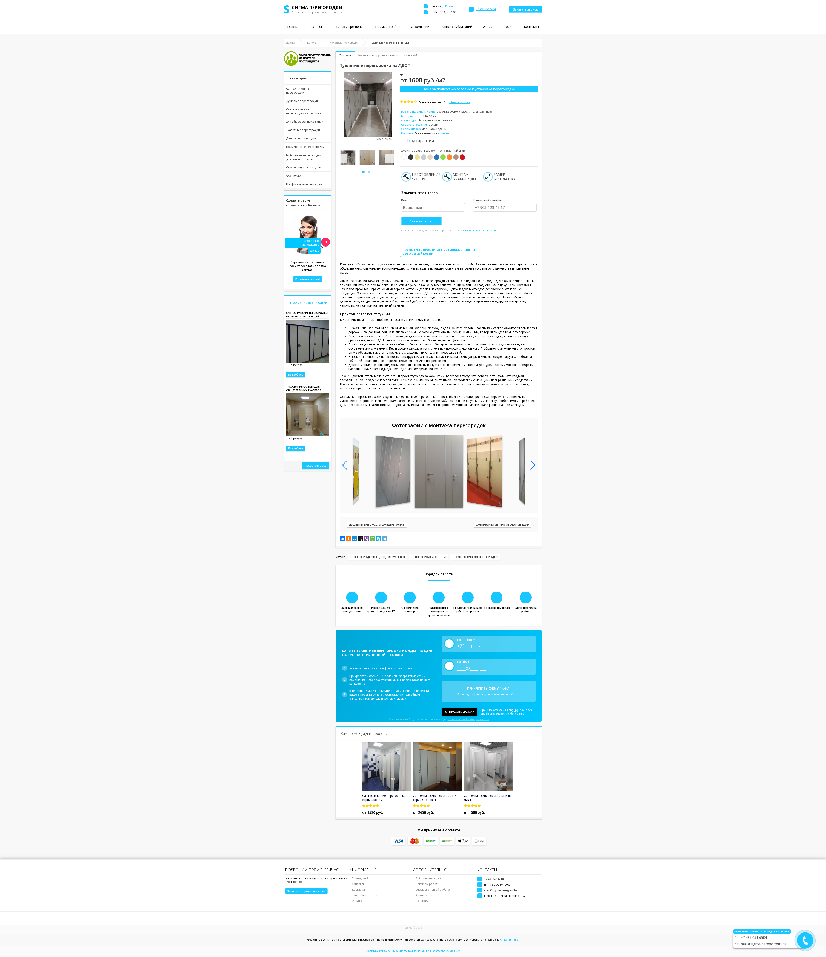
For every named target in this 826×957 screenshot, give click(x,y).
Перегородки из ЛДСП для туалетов (379, 557)
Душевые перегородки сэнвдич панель (376, 524)
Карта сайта (424, 895)
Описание (345, 55)
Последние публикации (308, 303)
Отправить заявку (459, 712)
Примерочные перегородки (305, 147)
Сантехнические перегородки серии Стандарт (434, 798)
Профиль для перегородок (304, 184)
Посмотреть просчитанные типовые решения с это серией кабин (439, 252)
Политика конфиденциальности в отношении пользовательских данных (413, 951)
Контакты (531, 26)
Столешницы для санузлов (304, 167)
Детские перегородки (301, 138)
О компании (420, 26)
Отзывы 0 (410, 55)
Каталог (316, 26)
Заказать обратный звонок (306, 891)
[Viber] (366, 538)
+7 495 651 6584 (494, 879)
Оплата (357, 901)
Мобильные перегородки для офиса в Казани (303, 157)
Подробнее (295, 374)
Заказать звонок (525, 9)
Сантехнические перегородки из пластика (303, 111)
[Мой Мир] (354, 538)
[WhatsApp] (372, 538)
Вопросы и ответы (364, 895)
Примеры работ (387, 26)
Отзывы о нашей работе (433, 889)
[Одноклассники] (348, 538)
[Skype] (378, 538)
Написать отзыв (459, 102)
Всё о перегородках (429, 878)
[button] (363, 172)
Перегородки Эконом (430, 557)
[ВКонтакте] (342, 538)
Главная (293, 26)
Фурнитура (294, 176)
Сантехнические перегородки (297, 90)
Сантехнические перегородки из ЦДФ (502, 524)
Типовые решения (350, 26)
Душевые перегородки (302, 101)
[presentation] (342, 158)
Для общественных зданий (304, 121)
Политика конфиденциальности (481, 230)
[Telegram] (384, 538)
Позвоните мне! (307, 279)
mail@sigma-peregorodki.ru (502, 890)
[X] (360, 538)
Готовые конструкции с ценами (378, 55)
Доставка (358, 889)
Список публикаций (457, 26)
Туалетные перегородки (303, 130)
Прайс (508, 26)
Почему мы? (360, 878)
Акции (488, 26)
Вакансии (422, 901)
